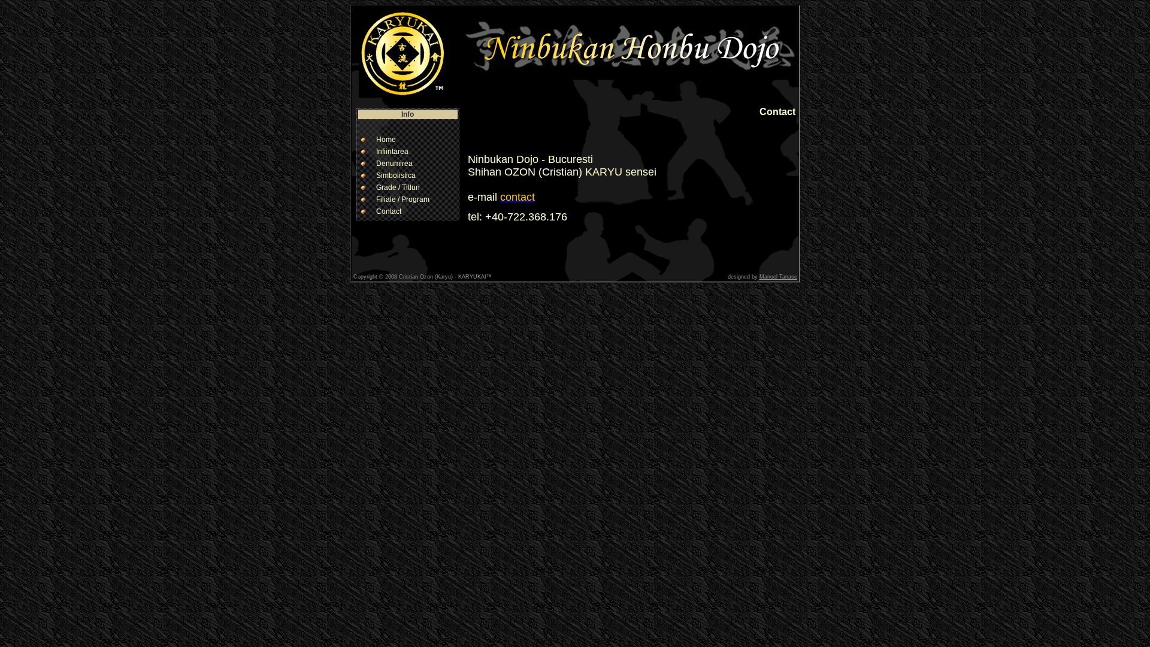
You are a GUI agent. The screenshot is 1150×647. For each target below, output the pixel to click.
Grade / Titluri (398, 187)
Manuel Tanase (778, 277)
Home (386, 139)
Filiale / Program (402, 199)
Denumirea (394, 163)
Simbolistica (396, 175)
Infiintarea (392, 151)
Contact (388, 211)
